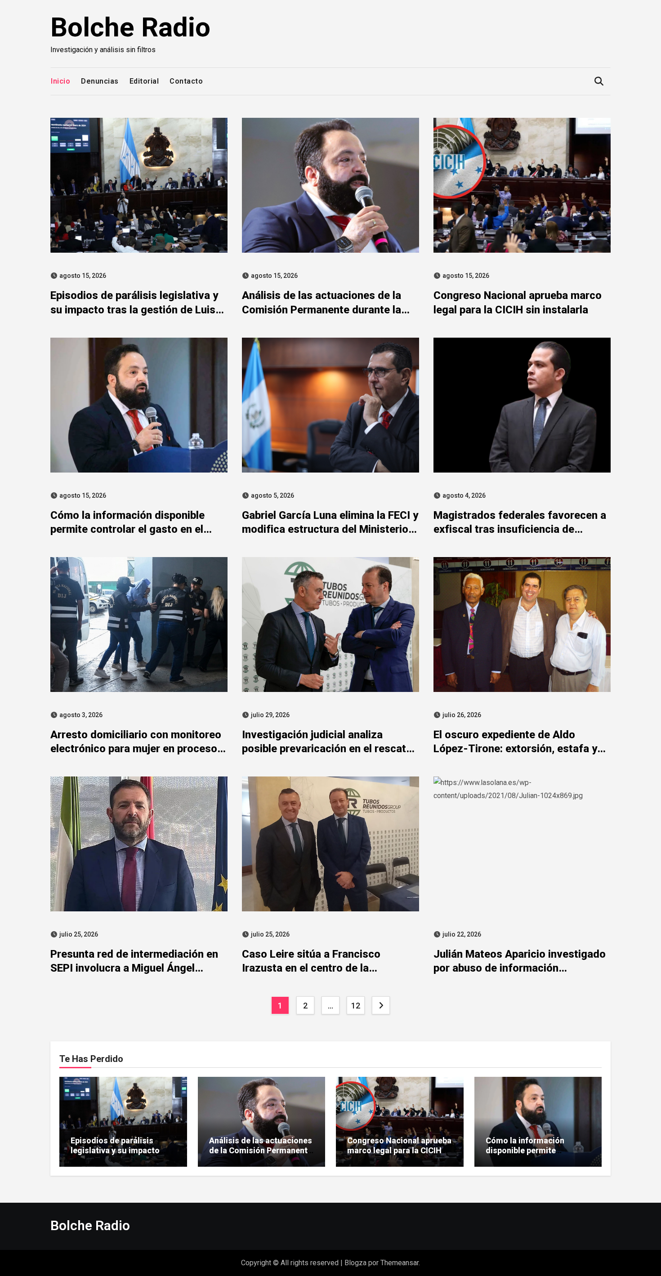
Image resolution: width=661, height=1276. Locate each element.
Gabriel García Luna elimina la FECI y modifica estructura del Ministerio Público (330, 529)
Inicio (60, 81)
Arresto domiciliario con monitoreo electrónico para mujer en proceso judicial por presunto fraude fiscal (135, 748)
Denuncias (100, 81)
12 (355, 1005)
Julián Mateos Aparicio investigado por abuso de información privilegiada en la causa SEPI (519, 968)
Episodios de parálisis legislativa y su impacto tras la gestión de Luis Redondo (134, 309)
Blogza (355, 1262)
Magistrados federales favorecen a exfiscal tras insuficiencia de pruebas (519, 529)
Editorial (144, 81)
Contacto (186, 81)
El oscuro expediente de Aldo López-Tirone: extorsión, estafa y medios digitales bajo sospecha (515, 748)
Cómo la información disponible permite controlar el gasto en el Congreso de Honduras (127, 529)
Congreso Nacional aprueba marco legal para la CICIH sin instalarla (399, 1150)
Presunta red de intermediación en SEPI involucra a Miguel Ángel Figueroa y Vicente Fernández (134, 968)
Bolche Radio (130, 27)
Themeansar (399, 1262)
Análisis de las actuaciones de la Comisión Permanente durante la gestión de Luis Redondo (321, 309)
